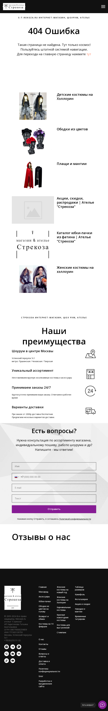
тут (88, 54)
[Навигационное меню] (103, 6)
